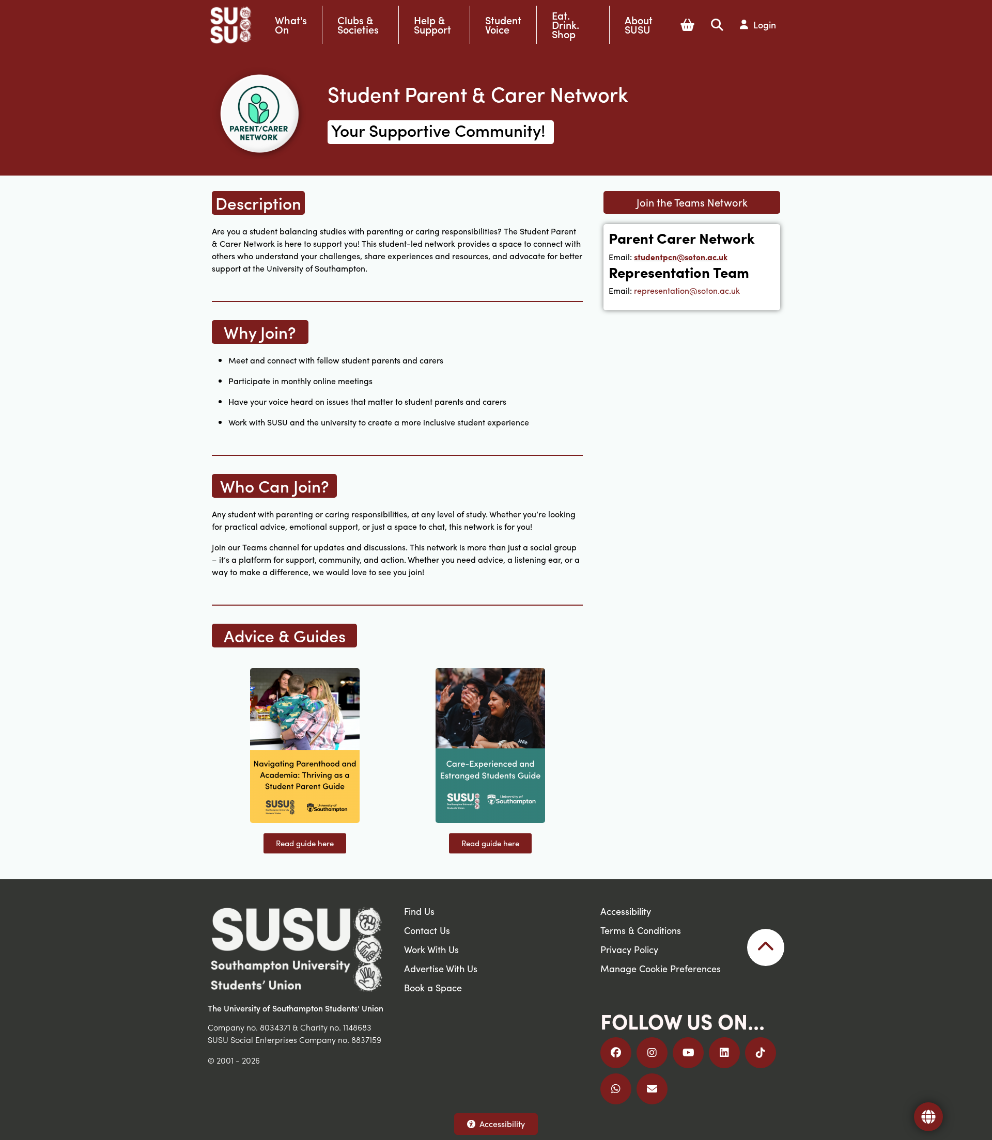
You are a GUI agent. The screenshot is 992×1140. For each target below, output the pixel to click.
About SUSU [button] (639, 24)
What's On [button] (291, 24)
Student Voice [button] (503, 24)
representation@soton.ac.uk (687, 290)
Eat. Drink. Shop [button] (565, 25)
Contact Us (427, 930)
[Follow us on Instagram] (652, 1052)
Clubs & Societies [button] (358, 24)
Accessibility (502, 1124)
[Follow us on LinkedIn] (724, 1052)
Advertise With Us (440, 968)
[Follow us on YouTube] (688, 1052)
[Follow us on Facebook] (615, 1052)
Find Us (419, 911)
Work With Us (431, 949)
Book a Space (433, 987)
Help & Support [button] (432, 24)
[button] (687, 25)
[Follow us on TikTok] (760, 1052)
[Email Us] (652, 1088)
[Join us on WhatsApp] (615, 1088)
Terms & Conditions (640, 930)
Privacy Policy (629, 949)
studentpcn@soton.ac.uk (680, 257)
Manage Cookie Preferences (660, 968)
